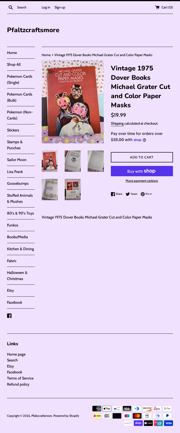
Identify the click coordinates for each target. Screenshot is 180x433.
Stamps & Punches (14, 145)
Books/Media (17, 237)
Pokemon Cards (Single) (19, 79)
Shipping (117, 123)
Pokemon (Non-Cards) (20, 115)
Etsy (10, 290)
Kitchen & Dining (20, 249)
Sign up (60, 7)
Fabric (11, 261)
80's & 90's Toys (20, 213)
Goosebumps (18, 183)
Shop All (14, 64)
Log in (46, 7)
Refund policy (18, 384)
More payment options (142, 181)
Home (12, 52)
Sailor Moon (16, 159)
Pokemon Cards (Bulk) (19, 97)
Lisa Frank (15, 171)
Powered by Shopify (66, 416)
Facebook (14, 302)
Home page (16, 354)
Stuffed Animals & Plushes (20, 198)
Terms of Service (20, 378)
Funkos (12, 225)
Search (12, 360)
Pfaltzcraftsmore (33, 30)
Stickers (13, 130)
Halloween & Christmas (17, 275)
